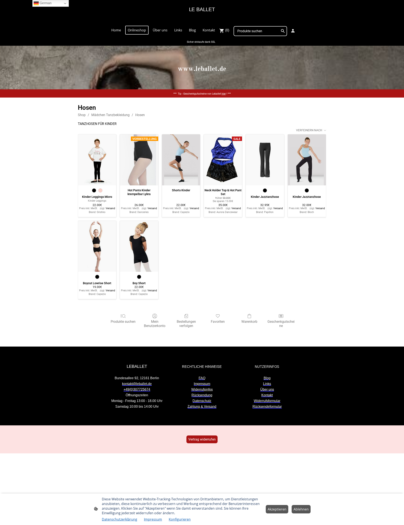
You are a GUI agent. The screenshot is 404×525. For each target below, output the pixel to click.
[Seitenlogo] (202, 20)
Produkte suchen (123, 322)
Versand (110, 208)
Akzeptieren (277, 509)
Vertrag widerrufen (202, 439)
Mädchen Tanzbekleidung (110, 115)
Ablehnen (301, 509)
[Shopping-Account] (292, 30)
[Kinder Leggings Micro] (97, 159)
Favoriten (218, 322)
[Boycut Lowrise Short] (97, 246)
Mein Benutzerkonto (154, 324)
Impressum (153, 519)
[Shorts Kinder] (181, 159)
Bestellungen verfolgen (186, 324)
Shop (82, 115)
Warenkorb (249, 322)
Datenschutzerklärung (119, 519)
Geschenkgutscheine (281, 324)
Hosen (140, 115)
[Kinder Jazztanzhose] (265, 159)
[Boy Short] (139, 246)
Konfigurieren (180, 519)
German (45, 3)
